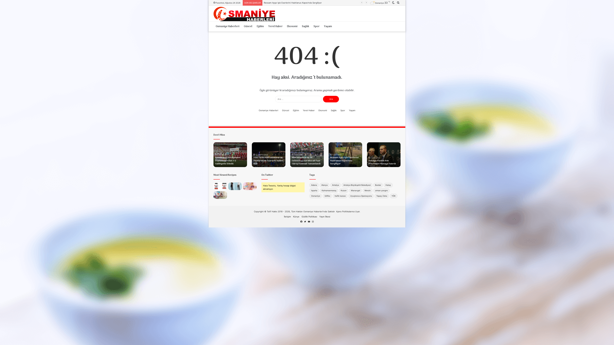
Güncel (248, 26)
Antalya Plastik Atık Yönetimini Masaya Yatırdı (286, 2)
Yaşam (328, 26)
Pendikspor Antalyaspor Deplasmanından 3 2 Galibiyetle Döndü (227, 161)
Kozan (343, 190)
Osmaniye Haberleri (227, 26)
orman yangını (381, 190)
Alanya (324, 185)
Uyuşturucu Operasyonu (361, 196)
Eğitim (260, 26)
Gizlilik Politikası (309, 216)
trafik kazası (340, 196)
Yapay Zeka (381, 196)
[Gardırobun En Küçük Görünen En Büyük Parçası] (235, 186)
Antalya (335, 185)
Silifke (327, 196)
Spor (316, 26)
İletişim (287, 216)
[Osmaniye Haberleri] (245, 13)
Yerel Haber (275, 26)
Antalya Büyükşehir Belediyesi (357, 185)
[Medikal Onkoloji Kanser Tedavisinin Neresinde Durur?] (250, 186)
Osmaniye (315, 196)
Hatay (388, 185)
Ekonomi (292, 26)
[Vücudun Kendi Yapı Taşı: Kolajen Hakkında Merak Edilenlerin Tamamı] (220, 186)
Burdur (378, 185)
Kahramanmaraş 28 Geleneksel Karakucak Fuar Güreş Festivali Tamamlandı (306, 161)
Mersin (368, 190)
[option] (230, 154)
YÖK (394, 196)
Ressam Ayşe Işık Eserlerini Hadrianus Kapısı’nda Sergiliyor (344, 161)
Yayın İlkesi (324, 216)
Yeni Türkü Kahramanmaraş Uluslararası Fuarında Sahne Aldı (268, 161)
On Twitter (267, 175)
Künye (296, 216)
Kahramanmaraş (329, 190)
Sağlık (305, 26)
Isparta (314, 190)
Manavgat (355, 190)
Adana (314, 185)
